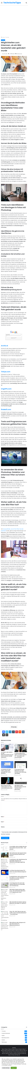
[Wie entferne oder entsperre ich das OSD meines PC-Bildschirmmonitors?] (4, 973)
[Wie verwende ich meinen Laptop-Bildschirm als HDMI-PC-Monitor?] (4, 905)
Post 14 (25, 1050)
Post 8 (2, 1050)
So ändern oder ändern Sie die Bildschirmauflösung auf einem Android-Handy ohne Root (7, 754)
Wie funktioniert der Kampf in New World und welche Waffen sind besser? (18, 854)
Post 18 (15, 1052)
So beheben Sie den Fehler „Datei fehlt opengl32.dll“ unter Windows (6, 771)
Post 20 (23, 1052)
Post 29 (18, 1054)
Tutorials (7, 37)
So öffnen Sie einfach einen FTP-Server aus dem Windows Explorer (18, 871)
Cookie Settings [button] (6, 1067)
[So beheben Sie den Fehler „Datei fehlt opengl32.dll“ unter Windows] (7, 764)
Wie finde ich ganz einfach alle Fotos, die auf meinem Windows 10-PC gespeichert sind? (17, 891)
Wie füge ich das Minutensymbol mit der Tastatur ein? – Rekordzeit (20, 787)
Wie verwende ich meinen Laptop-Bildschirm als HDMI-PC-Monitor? (18, 902)
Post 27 (10, 1054)
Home (3, 37)
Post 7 (24, 1049)
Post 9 (6, 1050)
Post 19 (19, 1052)
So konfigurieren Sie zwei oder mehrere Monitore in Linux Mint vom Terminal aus (17, 884)
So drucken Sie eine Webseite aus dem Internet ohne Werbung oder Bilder (20, 771)
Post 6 (20, 1049)
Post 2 (6, 1049)
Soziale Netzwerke (6, 1033)
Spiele (3, 1035)
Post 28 (14, 1054)
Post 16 (8, 1052)
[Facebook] (3, 731)
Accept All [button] (14, 1067)
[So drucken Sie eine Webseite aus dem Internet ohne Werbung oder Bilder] (21, 764)
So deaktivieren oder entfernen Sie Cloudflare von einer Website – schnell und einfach (18, 878)
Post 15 (4, 1052)
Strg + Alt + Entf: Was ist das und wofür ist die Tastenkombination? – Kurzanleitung (18, 913)
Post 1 (3, 1049)
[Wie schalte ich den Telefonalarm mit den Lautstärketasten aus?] (7, 780)
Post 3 (10, 1049)
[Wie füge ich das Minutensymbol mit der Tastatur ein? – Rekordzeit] (21, 780)
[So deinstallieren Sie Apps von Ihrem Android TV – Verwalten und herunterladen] (21, 748)
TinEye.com (5, 372)
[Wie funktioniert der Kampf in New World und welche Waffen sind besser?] (4, 855)
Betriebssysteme (5, 1037)
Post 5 (17, 1049)
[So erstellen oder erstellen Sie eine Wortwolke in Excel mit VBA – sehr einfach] (4, 848)
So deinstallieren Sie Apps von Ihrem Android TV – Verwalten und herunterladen (20, 755)
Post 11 (13, 1050)
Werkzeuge (4, 1042)
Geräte (3, 1039)
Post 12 (17, 1050)
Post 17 (12, 1052)
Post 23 (11, 1053)
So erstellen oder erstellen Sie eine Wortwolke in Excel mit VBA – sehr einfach (18, 848)
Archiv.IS (4, 346)
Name (2, 816)
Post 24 (15, 1053)
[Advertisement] (14, 21)
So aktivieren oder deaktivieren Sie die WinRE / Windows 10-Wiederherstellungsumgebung (18, 861)
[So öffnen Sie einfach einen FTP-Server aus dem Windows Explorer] (4, 872)
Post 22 (3, 1053)
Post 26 (24, 1053)
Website (3, 826)
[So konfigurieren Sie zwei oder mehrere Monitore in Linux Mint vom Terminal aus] (4, 885)
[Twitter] (7, 731)
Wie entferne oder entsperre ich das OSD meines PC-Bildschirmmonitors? (17, 924)
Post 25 (19, 1053)
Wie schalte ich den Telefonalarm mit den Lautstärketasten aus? (7, 787)
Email (2, 821)
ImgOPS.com (6, 389)
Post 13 (21, 1050)
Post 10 (9, 1050)
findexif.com (6, 409)
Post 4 (13, 1049)
